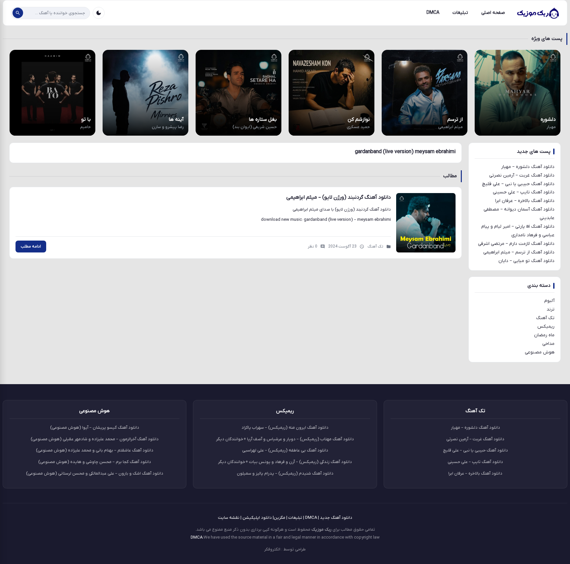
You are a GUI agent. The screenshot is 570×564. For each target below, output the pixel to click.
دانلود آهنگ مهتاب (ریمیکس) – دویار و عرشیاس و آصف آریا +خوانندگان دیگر (285, 439)
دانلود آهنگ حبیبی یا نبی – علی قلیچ (518, 184)
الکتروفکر (272, 549)
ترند (550, 309)
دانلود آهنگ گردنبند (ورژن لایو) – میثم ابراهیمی (338, 197)
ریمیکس (545, 326)
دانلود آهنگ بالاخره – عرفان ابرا (524, 201)
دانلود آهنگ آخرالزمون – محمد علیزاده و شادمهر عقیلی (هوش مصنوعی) (95, 439)
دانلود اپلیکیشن (257, 517)
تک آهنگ (545, 318)
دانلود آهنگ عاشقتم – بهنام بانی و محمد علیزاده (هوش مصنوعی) (94, 450)
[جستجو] (18, 13)
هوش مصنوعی (539, 352)
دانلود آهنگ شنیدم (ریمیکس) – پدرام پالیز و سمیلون (285, 473)
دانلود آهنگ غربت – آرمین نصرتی (521, 175)
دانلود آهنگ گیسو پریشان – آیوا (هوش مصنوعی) (94, 427)
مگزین (279, 517)
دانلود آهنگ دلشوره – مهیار (527, 167)
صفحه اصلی (493, 13)
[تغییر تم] (99, 13)
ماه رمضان (544, 335)
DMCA (433, 13)
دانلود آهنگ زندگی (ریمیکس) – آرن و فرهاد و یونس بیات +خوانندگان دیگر (285, 462)
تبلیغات (460, 13)
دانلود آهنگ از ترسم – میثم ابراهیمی (518, 252)
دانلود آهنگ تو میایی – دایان (526, 261)
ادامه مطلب (31, 246)
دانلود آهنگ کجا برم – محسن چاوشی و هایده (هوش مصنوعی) (94, 462)
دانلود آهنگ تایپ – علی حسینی (523, 192)
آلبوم (549, 301)
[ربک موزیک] (537, 13)
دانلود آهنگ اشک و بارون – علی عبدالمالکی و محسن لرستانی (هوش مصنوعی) (94, 473)
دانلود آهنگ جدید (336, 517)
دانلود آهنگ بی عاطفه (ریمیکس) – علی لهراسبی (285, 450)
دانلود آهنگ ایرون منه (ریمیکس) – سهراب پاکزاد (285, 427)
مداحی (548, 344)
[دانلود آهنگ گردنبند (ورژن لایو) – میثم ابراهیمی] (426, 222)
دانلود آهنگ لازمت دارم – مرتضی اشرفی (516, 244)
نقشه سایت (228, 517)
